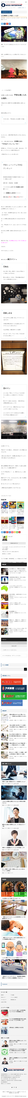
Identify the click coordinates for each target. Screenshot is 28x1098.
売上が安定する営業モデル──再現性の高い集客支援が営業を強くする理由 (18, 735)
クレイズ (5, 19)
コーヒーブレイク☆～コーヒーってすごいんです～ (4, 527)
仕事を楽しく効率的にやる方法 (16, 1027)
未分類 (22, 621)
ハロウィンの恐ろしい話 (14, 602)
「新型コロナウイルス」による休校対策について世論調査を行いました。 (13, 917)
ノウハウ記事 (18, 572)
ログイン (13, 655)
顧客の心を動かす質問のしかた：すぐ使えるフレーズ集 (13, 825)
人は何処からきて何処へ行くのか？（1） (11, 898)
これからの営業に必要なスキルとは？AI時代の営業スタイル (13, 802)
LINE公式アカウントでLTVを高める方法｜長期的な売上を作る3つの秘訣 (18, 1050)
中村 (21, 571)
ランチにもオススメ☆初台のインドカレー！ (12, 511)
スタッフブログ (23, 580)
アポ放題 (12, 994)
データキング (3, 999)
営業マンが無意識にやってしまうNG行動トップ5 (13, 847)
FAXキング (3, 997)
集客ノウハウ (17, 720)
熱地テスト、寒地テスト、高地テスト (17, 619)
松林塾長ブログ (17, 587)
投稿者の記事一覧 (14, 543)
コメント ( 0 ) (14, 645)
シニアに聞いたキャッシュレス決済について (12, 957)
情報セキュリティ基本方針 (6, 1083)
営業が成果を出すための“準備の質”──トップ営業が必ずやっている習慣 (18, 744)
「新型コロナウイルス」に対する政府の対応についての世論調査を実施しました (13, 938)
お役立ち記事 (16, 783)
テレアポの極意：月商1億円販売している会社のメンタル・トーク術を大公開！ (7, 559)
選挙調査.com (13, 999)
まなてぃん (22, 597)
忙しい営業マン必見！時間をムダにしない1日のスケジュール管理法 (13, 870)
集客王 (2, 994)
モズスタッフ (17, 597)
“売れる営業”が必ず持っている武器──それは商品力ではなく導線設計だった (18, 726)
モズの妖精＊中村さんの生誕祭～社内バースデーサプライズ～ (20, 512)
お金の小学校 (3, 1002)
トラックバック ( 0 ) (14, 642)
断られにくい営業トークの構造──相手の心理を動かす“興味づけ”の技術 (18, 753)
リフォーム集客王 (14, 997)
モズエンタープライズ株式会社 (13, 1096)
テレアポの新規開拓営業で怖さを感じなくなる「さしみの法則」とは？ (17, 1019)
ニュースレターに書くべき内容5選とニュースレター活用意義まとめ (17, 1011)
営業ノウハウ (17, 571)
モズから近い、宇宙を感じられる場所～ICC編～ (4, 512)
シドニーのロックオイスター (15, 585)
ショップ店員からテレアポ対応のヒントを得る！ (12, 527)
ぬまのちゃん (17, 580)
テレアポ (13, 572)
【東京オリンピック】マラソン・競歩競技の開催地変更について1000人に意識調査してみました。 (13, 977)
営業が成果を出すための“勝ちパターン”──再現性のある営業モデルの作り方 (17, 716)
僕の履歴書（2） (13, 611)
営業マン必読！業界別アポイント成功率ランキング (13, 781)
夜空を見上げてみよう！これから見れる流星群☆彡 (20, 527)
